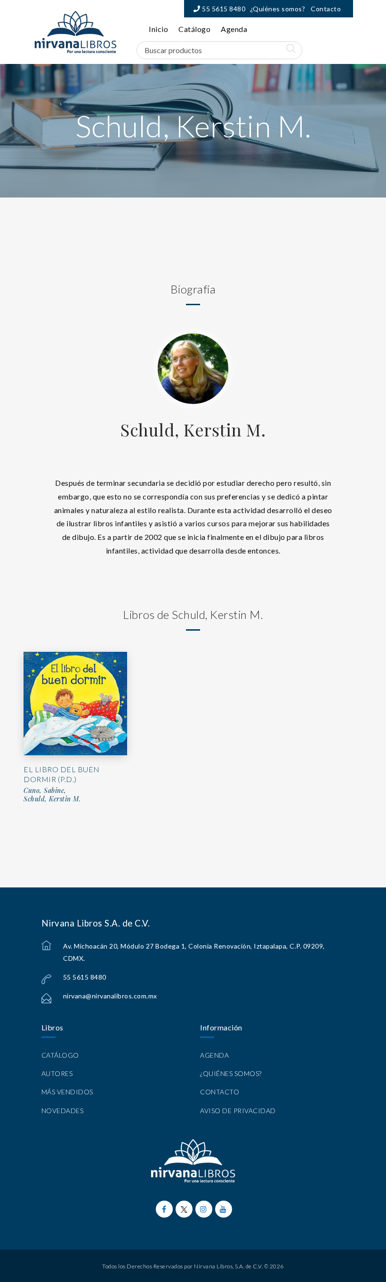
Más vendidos (67, 1092)
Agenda (234, 28)
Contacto (326, 9)
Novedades (62, 1111)
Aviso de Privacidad (238, 1111)
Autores (57, 1073)
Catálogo (194, 28)
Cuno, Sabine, (45, 790)
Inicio (158, 28)
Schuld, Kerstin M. (193, 429)
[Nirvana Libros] (75, 32)
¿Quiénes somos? (278, 9)
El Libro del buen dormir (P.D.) (62, 774)
